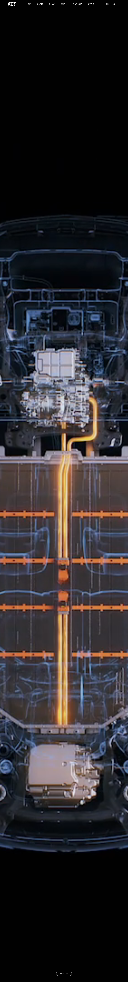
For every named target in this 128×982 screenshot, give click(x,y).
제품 (30, 4)
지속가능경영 (77, 4)
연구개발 (40, 4)
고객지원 (91, 4)
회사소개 (52, 4)
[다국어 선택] (108, 4)
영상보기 (62, 973)
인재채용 (64, 4)
